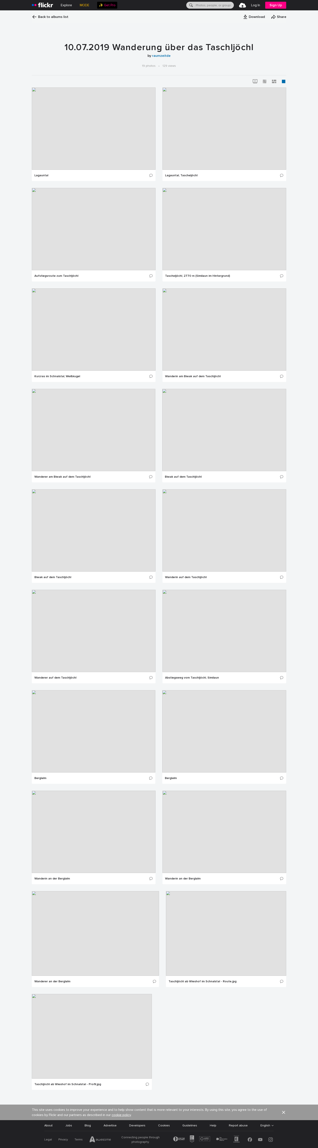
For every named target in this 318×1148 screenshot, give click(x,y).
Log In (255, 5)
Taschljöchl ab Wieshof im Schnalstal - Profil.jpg (67, 1084)
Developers (137, 1125)
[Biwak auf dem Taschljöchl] (224, 430)
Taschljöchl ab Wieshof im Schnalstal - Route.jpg (202, 981)
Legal (48, 1139)
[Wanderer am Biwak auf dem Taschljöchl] (93, 430)
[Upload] (242, 5)
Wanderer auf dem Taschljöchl (55, 677)
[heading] (42, 5)
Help (213, 1125)
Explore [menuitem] (66, 5)
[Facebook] (249, 1139)
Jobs (68, 1125)
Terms (78, 1139)
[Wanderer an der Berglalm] (95, 933)
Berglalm (40, 778)
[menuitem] (107, 5)
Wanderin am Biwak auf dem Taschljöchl (193, 376)
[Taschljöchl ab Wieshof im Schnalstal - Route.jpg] (226, 933)
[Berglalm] (93, 731)
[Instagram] (270, 1139)
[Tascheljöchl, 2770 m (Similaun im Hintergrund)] (224, 229)
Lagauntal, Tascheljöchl (181, 175)
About (48, 1125)
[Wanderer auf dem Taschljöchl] (94, 631)
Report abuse (238, 1125)
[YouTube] (260, 1139)
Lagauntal (41, 175)
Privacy (63, 1139)
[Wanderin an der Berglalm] (94, 832)
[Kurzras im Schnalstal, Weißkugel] (94, 329)
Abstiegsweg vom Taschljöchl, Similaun (192, 677)
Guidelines (189, 1125)
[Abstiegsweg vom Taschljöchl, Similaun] (224, 631)
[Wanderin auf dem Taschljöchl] (224, 530)
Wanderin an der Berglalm (52, 878)
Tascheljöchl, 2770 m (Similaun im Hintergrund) (197, 276)
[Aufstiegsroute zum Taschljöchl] (94, 229)
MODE (84, 5)
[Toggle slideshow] (255, 81)
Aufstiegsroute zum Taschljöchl (56, 276)
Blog (88, 1125)
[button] (254, 16)
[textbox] (214, 5)
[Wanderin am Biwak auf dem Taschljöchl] (224, 329)
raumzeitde (161, 56)
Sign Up (276, 5)
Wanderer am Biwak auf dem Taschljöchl (62, 477)
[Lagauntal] (94, 128)
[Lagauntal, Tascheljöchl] (224, 128)
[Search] (190, 5)
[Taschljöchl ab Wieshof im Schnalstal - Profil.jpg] (92, 1036)
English (265, 1125)
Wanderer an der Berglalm (52, 981)
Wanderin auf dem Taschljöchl (186, 577)
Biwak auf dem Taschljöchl (183, 477)
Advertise (110, 1125)
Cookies (164, 1125)
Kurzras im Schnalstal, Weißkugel (57, 376)
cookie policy (121, 1115)
